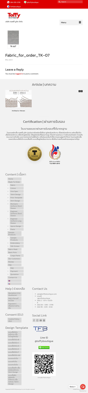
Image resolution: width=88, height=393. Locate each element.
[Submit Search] (59, 1)
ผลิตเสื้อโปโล (76, 132)
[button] (82, 91)
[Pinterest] (44, 320)
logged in (19, 73)
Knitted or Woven (18, 110)
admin (10, 60)
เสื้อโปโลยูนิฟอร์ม (24, 134)
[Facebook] (34, 320)
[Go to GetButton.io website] (82, 390)
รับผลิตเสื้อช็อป (39, 132)
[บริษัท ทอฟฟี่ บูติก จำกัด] (44, 15)
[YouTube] (40, 320)
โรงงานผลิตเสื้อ (12, 132)
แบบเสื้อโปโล (19, 139)
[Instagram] (37, 320)
